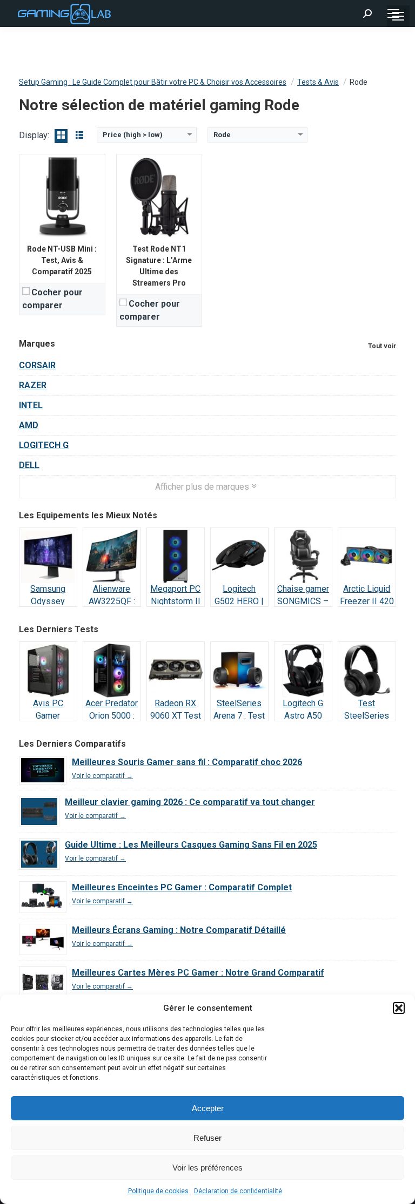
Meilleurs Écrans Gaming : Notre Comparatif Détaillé (179, 930)
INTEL (31, 405)
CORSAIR (37, 365)
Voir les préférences (207, 1167)
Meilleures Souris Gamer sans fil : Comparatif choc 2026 (187, 762)
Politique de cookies (158, 1191)
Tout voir (382, 346)
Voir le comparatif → (102, 776)
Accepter (208, 1108)
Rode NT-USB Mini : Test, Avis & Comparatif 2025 (62, 260)
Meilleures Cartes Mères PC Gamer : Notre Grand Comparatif (198, 973)
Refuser (207, 1137)
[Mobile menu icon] (393, 13)
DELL (29, 465)
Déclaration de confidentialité (238, 1191)
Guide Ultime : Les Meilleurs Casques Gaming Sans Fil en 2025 (191, 845)
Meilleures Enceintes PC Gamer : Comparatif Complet (182, 887)
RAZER (32, 385)
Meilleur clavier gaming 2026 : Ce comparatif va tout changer (190, 802)
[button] (398, 1008)
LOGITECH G (44, 445)
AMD (28, 425)
